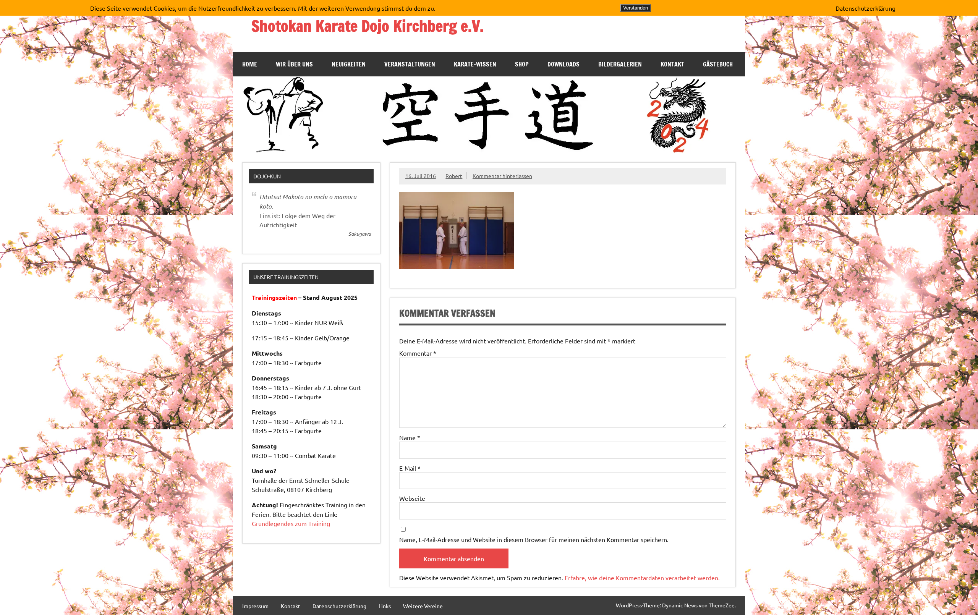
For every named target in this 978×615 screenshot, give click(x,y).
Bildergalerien (620, 64)
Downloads (563, 64)
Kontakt (672, 64)
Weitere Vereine (423, 606)
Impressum (255, 606)
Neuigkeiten (349, 64)
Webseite (412, 498)
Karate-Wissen (475, 64)
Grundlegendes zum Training (291, 523)
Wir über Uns (294, 64)
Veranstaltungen (409, 64)
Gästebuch (718, 64)
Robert (453, 175)
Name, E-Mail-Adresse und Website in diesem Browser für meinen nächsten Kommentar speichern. (534, 539)
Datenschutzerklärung (339, 606)
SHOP (522, 64)
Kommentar (417, 353)
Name (409, 437)
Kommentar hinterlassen (502, 175)
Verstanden (635, 8)
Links (385, 606)
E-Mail (410, 468)
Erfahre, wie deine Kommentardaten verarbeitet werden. (642, 577)
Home (249, 64)
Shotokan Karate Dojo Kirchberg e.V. (367, 26)
